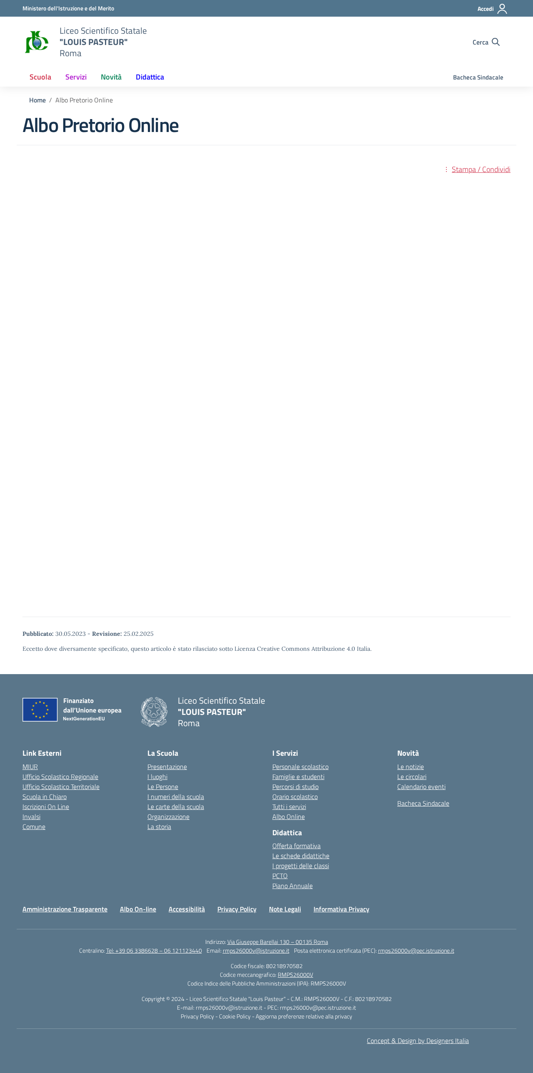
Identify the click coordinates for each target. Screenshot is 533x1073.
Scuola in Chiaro (44, 797)
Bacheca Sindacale (478, 77)
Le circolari (411, 777)
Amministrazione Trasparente (64, 909)
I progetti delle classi (300, 866)
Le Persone (162, 787)
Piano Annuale (292, 886)
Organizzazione (168, 817)
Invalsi (31, 817)
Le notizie (410, 767)
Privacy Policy (237, 909)
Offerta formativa (296, 846)
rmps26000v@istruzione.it (256, 950)
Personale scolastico (300, 767)
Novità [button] (111, 76)
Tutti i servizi (289, 807)
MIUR (30, 767)
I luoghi (157, 777)
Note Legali (285, 909)
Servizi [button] (76, 76)
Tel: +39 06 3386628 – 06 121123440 (154, 950)
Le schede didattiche (300, 856)
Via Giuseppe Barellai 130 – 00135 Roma (277, 941)
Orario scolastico (295, 797)
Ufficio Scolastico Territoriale (61, 787)
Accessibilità (187, 909)
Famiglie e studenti (298, 777)
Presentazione (167, 767)
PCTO (280, 876)
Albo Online (288, 817)
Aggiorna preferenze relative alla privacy (304, 1016)
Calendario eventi (421, 787)
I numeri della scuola (175, 797)
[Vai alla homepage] (35, 42)
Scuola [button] (40, 76)
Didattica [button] (150, 76)
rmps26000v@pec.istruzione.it (416, 950)
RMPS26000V (295, 974)
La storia (159, 827)
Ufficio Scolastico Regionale (60, 777)
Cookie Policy (235, 1016)
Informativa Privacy (341, 909)
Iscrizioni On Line (45, 807)
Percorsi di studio (295, 787)
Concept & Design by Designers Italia (418, 1041)
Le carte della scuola (175, 807)
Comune (33, 827)
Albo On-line (138, 909)
